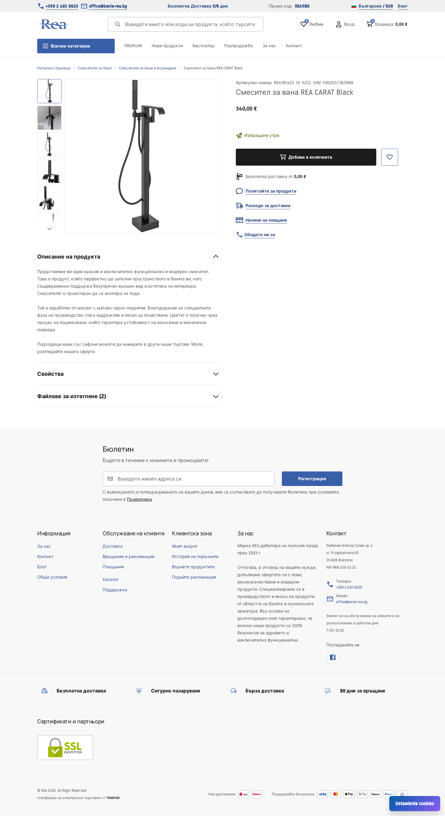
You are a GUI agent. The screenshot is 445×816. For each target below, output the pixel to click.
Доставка (113, 546)
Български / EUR (376, 6)
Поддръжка (115, 590)
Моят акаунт (184, 546)
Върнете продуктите (193, 567)
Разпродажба (238, 45)
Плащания (113, 567)
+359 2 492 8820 (62, 6)
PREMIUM (133, 45)
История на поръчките (195, 556)
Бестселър (204, 45)
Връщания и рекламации (128, 556)
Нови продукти (167, 45)
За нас (269, 45)
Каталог (111, 579)
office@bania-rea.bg (108, 6)
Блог (403, 6)
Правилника (139, 499)
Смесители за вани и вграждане (147, 68)
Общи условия (52, 577)
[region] (49, 156)
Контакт (294, 45)
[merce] (113, 797)
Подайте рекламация (194, 577)
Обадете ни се (259, 235)
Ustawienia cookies (414, 803)
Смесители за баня (95, 68)
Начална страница (54, 68)
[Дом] (54, 24)
